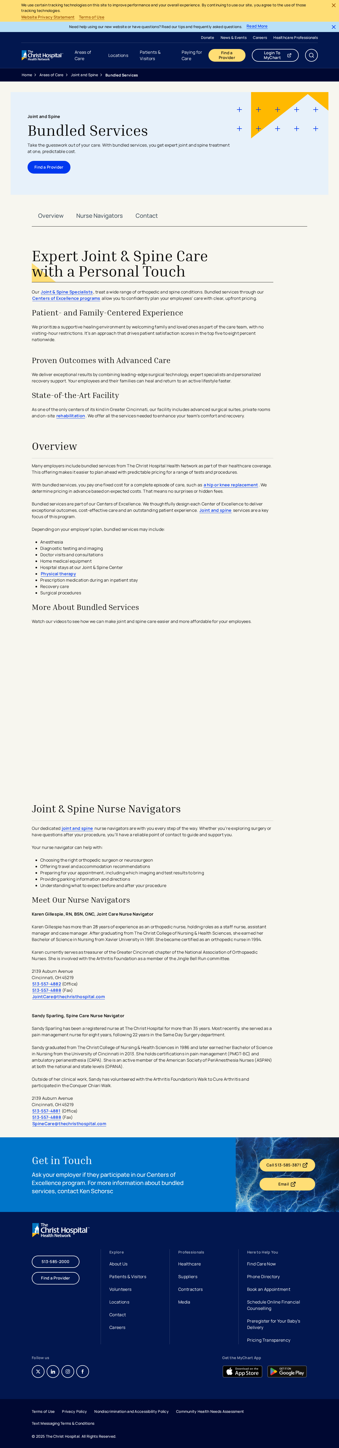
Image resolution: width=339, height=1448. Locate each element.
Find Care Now (261, 1264)
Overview (51, 216)
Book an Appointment (268, 1289)
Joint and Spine (84, 74)
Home (27, 74)
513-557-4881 (46, 1111)
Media (184, 1302)
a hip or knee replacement (231, 485)
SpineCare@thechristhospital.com (69, 1123)
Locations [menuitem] (118, 55)
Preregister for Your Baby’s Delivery (273, 1324)
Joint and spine (215, 510)
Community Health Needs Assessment (210, 1411)
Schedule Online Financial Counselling (273, 1305)
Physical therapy (58, 574)
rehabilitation (70, 416)
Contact (147, 216)
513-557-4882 (46, 984)
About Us (118, 1264)
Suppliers (187, 1276)
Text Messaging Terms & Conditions (63, 1423)
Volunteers (120, 1289)
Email (296, 1185)
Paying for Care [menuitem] (192, 55)
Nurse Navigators (99, 216)
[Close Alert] (334, 5)
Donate (207, 37)
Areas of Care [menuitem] (83, 55)
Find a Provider (227, 55)
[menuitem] (207, 37)
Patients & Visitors (127, 1276)
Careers (260, 37)
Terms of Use (92, 17)
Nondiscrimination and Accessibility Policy (131, 1411)
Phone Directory (263, 1276)
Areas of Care (51, 74)
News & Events (234, 37)
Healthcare (189, 1264)
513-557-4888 (46, 990)
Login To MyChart (281, 55)
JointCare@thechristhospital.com (68, 996)
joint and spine (77, 828)
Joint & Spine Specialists (67, 292)
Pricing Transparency (268, 1340)
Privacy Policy (74, 1411)
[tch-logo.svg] (43, 55)
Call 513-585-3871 (290, 1166)
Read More (257, 26)
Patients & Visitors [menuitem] (150, 55)
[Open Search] (311, 55)
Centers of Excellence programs (66, 298)
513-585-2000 (56, 1261)
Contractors (190, 1289)
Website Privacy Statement (48, 17)
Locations (119, 1302)
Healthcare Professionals (295, 37)
